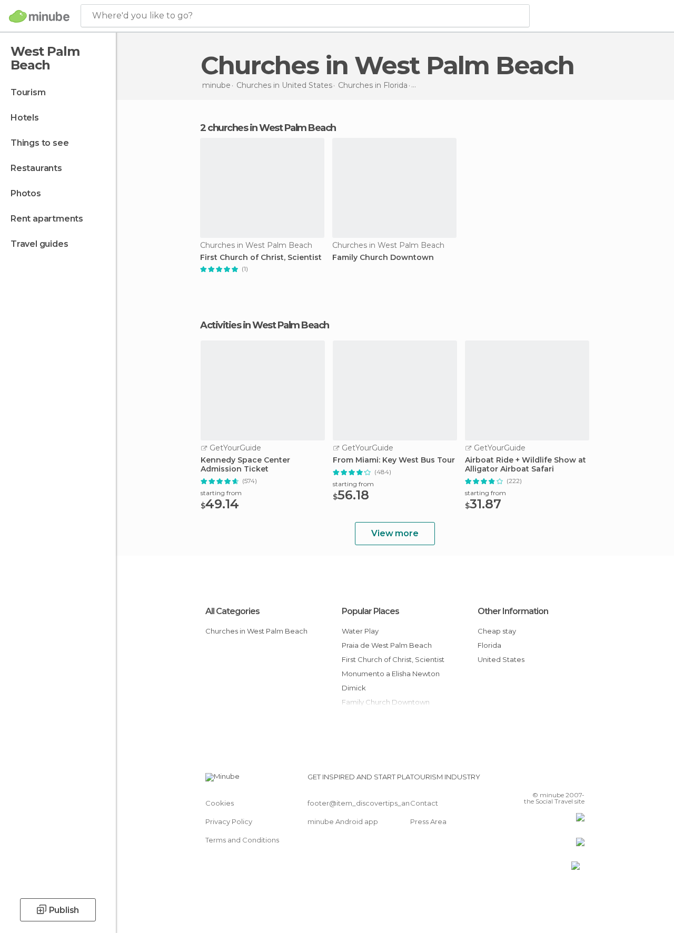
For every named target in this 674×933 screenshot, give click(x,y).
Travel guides (39, 244)
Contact (424, 803)
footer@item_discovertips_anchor (366, 803)
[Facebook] (536, 780)
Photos (26, 193)
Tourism (28, 92)
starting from (221, 493)
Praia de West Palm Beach (387, 645)
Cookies (219, 803)
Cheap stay (497, 631)
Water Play (360, 631)
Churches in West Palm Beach (256, 631)
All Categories (232, 611)
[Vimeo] (564, 780)
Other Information (513, 611)
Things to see (39, 143)
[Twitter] (550, 780)
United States (501, 659)
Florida (489, 645)
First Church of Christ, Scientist (261, 257)
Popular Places (370, 611)
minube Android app (343, 821)
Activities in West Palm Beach (264, 325)
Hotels (25, 118)
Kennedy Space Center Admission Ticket (245, 465)
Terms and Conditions (242, 840)
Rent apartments (47, 219)
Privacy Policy (228, 821)
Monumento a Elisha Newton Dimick (391, 680)
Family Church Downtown (383, 257)
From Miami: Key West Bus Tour (394, 460)
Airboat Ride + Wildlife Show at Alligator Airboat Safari (525, 465)
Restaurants (36, 168)
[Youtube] (578, 780)
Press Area (428, 821)
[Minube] (39, 16)
